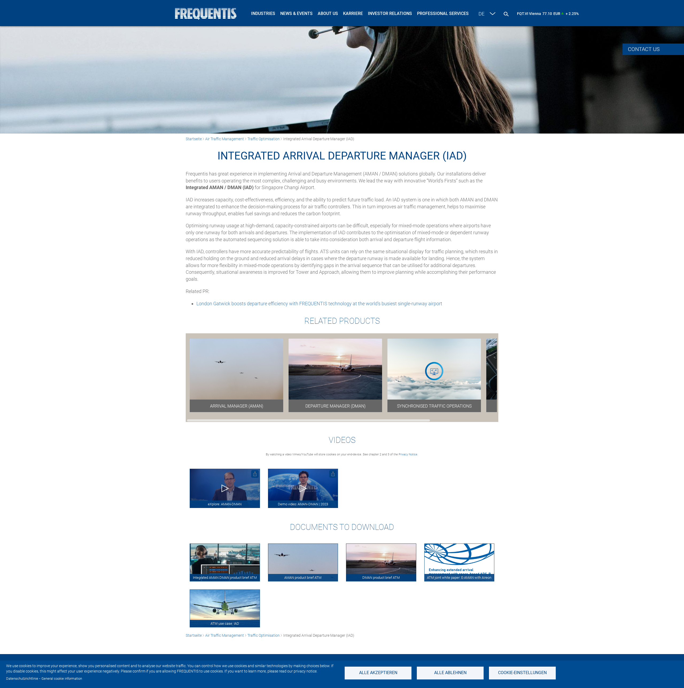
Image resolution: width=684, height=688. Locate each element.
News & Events (296, 13)
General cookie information (61, 679)
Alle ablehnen (450, 672)
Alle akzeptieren (378, 672)
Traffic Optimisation (263, 139)
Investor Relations (390, 13)
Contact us (644, 49)
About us (328, 13)
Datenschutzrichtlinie (22, 679)
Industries (263, 13)
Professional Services (443, 13)
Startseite (194, 139)
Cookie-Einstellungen (522, 672)
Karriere (353, 13)
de (481, 14)
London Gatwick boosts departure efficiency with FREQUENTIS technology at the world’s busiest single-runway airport (319, 303)
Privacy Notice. (408, 454)
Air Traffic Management (224, 139)
